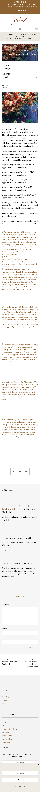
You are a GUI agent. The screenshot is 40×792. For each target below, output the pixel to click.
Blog (3, 703)
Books (4, 707)
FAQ (3, 726)
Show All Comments (20, 596)
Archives (6, 74)
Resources (5, 700)
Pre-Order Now (20, 10)
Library (4, 690)
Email (4, 638)
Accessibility (6, 742)
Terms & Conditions (9, 736)
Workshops (6, 697)
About (4, 693)
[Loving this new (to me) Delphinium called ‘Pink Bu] (20, 324)
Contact (4, 722)
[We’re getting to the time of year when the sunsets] (20, 286)
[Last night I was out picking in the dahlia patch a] (20, 361)
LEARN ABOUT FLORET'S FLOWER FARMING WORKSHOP (20, 35)
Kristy (5, 563)
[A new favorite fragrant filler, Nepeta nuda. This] (20, 399)
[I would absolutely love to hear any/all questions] (20, 436)
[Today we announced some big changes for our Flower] (20, 249)
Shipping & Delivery (9, 729)
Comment (6, 604)
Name (4, 628)
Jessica (5, 537)
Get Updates (20, 786)
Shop (3, 686)
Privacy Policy (7, 739)
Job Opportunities (8, 732)
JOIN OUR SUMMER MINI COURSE (20, 38)
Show (4, 710)
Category (6, 65)
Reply (4, 525)
